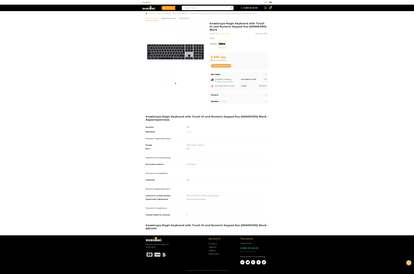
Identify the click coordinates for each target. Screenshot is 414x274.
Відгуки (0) (184, 18)
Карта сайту (214, 254)
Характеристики (168, 18)
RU (265, 2)
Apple (189, 132)
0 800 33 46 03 (249, 248)
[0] (270, 9)
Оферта (212, 250)
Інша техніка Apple (163, 13)
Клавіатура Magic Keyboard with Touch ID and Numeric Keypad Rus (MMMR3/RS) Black (223, 13)
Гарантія (212, 247)
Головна (151, 13)
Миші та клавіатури (180, 13)
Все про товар (152, 18)
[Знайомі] (148, 8)
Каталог (169, 8)
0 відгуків (224, 34)
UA (270, 2)
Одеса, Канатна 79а (224, 81)
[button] (202, 53)
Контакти (146, 2)
